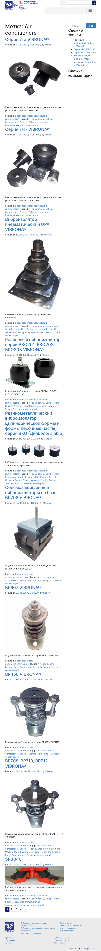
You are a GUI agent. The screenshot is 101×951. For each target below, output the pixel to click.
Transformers (11, 483)
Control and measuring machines (43, 329)
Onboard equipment (38, 122)
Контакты (9, 943)
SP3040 (13, 859)
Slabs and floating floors (42, 480)
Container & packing (15, 329)
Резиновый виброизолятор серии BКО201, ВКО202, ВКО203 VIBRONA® (33, 344)
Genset (8, 332)
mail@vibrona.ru (58, 943)
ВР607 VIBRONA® (23, 587)
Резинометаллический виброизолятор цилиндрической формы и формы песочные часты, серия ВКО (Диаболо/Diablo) (34, 423)
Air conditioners (36, 119)
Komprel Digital (90, 949)
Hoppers (51, 406)
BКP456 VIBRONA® (83, 55)
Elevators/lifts (31, 406)
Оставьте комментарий (25, 125)
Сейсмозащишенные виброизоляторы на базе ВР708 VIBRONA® (30, 492)
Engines (23, 122)
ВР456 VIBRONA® (23, 674)
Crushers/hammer (14, 406)
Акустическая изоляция (31, 933)
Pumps (8, 125)
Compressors (11, 122)
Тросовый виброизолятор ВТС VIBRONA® (84, 42)
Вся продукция (66, 931)
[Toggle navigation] (90, 10)
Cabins (49, 119)
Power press (43, 332)
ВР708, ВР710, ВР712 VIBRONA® (26, 763)
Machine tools (35, 580)
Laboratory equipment (24, 332)
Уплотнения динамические (71, 926)
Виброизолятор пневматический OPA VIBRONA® (27, 224)
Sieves (8, 409)
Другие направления (68, 928)
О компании (10, 940)
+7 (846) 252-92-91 (60, 938)
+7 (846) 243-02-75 (60, 940)
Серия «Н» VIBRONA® (27, 129)
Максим (48, 44)
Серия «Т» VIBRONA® (27, 39)
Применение (10, 938)
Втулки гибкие (27, 931)
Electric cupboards (14, 477)
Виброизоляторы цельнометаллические (38, 928)
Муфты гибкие (66, 923)
